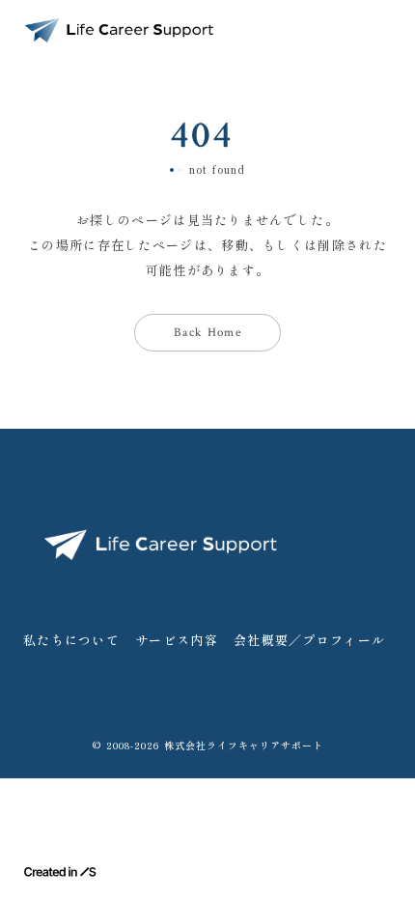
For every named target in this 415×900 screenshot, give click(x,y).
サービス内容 (176, 640)
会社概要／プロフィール (309, 640)
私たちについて (71, 640)
